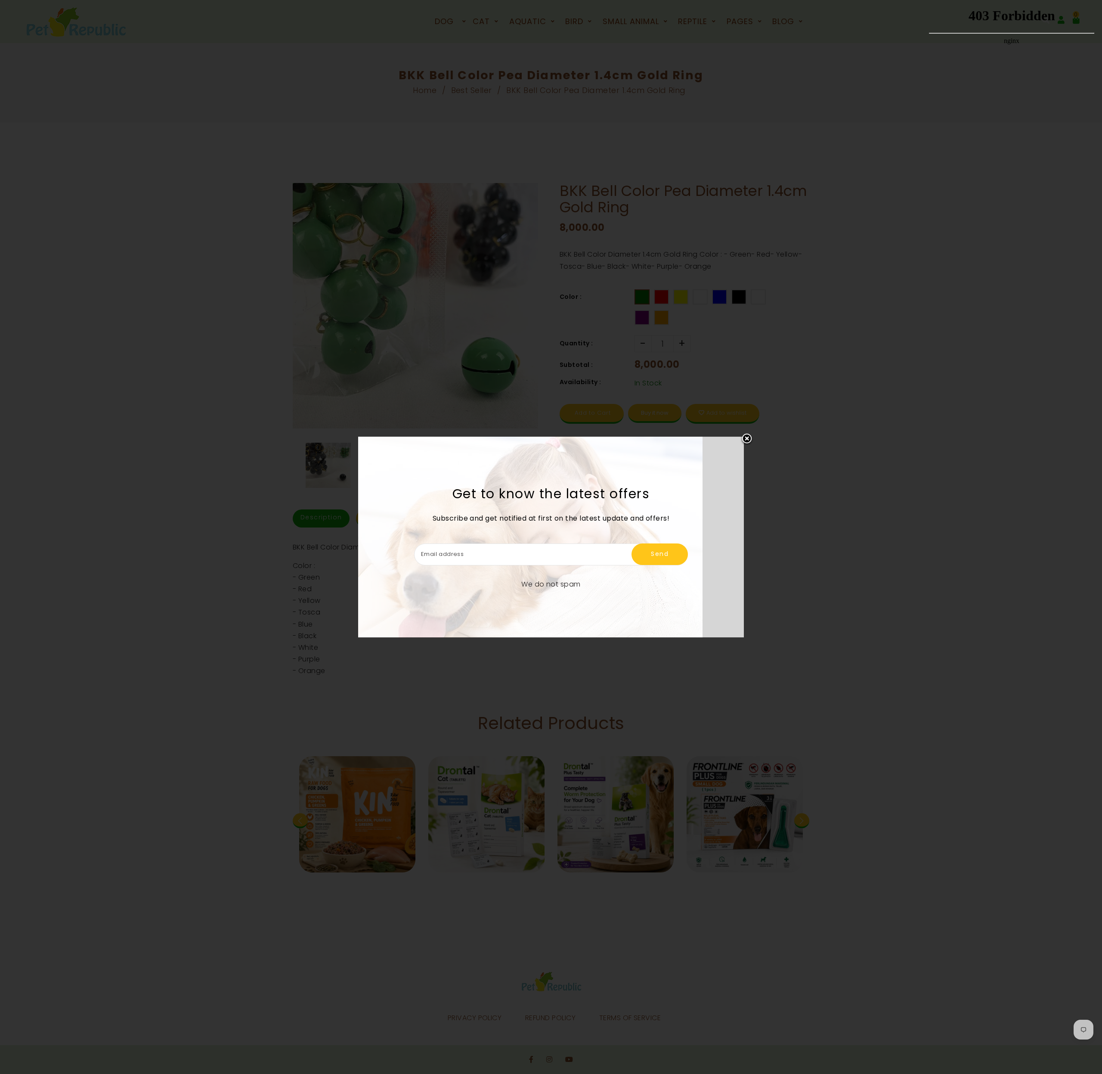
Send (660, 553)
